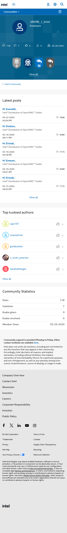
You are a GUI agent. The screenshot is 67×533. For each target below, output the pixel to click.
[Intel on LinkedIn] (19, 426)
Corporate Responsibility (16, 404)
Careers (6, 398)
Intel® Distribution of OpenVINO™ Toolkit (22, 112)
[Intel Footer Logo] (6, 505)
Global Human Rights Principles (36, 475)
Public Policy (9, 416)
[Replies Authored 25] (50, 63)
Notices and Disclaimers (25, 470)
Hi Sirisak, (8, 143)
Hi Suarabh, (9, 109)
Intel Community (13, 84)
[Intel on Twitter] (11, 426)
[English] (55, 4)
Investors (7, 393)
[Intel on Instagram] (34, 426)
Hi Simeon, (9, 160)
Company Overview (13, 375)
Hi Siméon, (8, 126)
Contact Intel (9, 381)
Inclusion (7, 410)
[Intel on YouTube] (27, 426)
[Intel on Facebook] (3, 426)
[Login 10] (16, 63)
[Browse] (11, 13)
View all (33, 74)
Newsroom (8, 387)
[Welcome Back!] (28, 63)
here (36, 342)
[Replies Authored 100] (39, 63)
